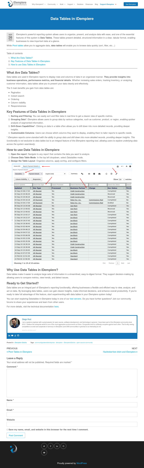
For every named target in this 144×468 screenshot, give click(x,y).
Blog (96, 4)
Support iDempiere (107, 4)
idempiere (59, 342)
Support (70, 4)
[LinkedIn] (57, 446)
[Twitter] (44, 446)
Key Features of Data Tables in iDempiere (30, 61)
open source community (85, 342)
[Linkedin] (9, 336)
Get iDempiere (131, 4)
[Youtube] (12, 336)
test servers (75, 298)
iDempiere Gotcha (21, 342)
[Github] (18, 336)
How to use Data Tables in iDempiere (28, 64)
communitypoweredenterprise (45, 342)
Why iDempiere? (37, 4)
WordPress (81, 463)
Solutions (80, 4)
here (56, 306)
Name (10, 400)
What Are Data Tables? (22, 57)
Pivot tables (17, 45)
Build (61, 4)
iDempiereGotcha (69, 342)
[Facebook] (50, 446)
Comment (12, 366)
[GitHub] (63, 446)
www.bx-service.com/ (29, 330)
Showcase (89, 4)
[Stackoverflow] (15, 336)
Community (52, 4)
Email (10, 409)
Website (11, 419)
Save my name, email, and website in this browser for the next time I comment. (48, 429)
